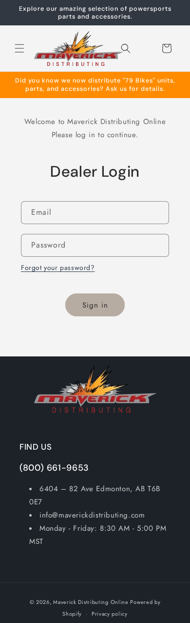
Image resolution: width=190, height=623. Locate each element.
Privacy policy (110, 614)
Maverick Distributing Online (91, 602)
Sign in (95, 305)
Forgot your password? (58, 267)
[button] (19, 48)
